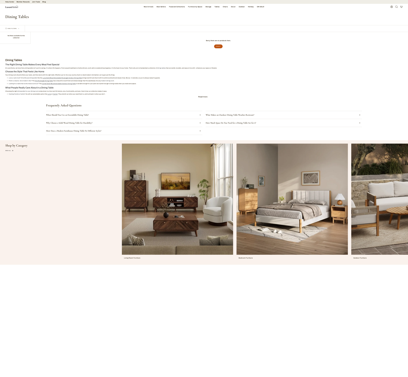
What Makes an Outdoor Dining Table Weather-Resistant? (230, 115)
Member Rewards (23, 2)
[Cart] (401, 7)
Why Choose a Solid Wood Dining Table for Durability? (69, 123)
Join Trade (36, 2)
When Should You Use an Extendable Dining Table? (67, 115)
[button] (176, 6)
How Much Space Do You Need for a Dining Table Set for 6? (231, 123)
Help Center (9, 2)
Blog (44, 2)
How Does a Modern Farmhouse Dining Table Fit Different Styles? (73, 131)
